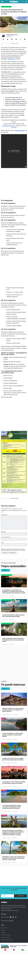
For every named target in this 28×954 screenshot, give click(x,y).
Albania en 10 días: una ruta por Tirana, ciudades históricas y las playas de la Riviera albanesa (13, 710)
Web (2, 542)
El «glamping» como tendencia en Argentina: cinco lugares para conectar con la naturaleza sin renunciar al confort (13, 591)
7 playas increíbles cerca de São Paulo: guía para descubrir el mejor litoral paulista (12, 735)
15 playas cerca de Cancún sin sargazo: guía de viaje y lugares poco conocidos (13, 759)
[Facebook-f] (2, 917)
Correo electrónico (6, 537)
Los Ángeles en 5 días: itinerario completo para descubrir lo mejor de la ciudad (13, 782)
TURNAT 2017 (11, 58)
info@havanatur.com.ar (9, 125)
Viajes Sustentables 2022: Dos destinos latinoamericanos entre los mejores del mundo (13, 640)
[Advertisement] (14, 184)
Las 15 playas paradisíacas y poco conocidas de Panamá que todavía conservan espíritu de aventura (11, 807)
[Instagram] (5, 917)
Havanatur (16, 101)
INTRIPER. (11, 920)
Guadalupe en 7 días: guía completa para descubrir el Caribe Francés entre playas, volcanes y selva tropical (13, 858)
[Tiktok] (16, 917)
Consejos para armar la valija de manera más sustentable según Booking (13, 615)
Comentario (4, 514)
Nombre (3, 531)
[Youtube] (10, 917)
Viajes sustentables (6, 6)
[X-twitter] (8, 917)
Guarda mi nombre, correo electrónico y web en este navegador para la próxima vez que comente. (13, 550)
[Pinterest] (13, 917)
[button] (2, 1)
